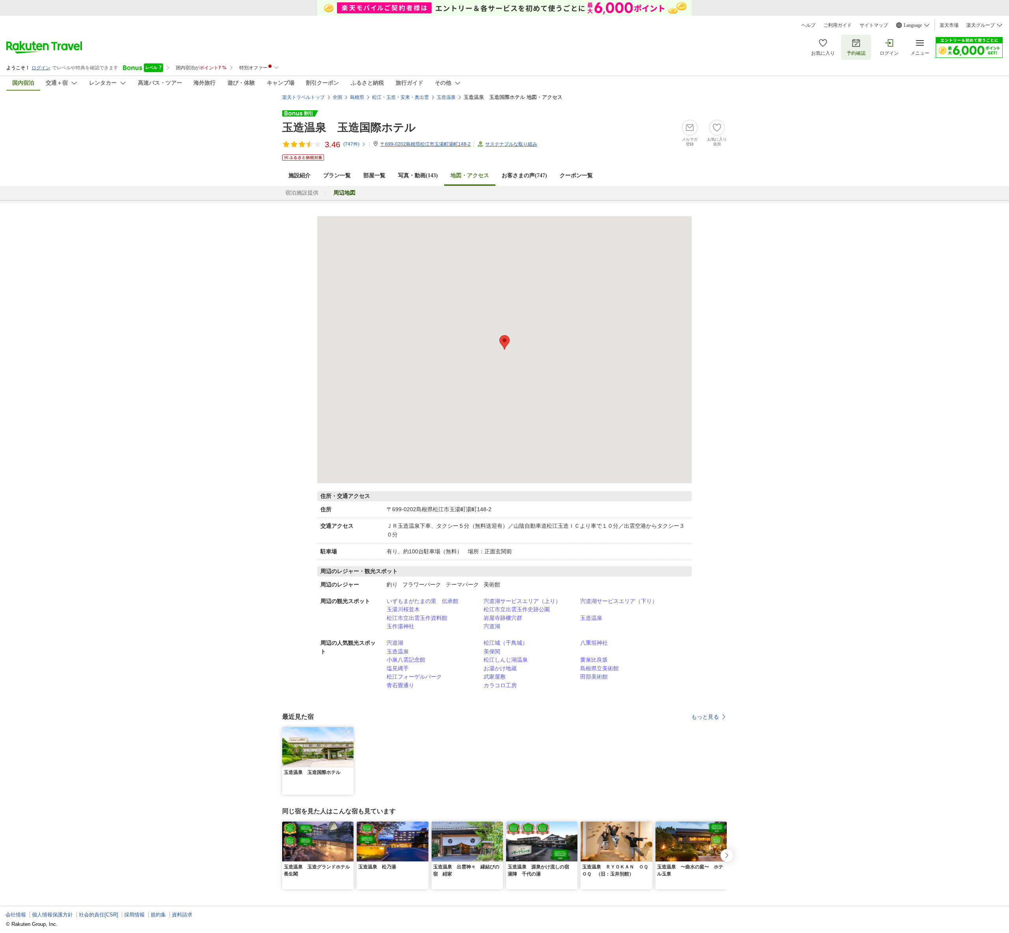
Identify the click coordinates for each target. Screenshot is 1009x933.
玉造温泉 (591, 618)
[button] (349, 731)
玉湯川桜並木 (403, 609)
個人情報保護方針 (52, 915)
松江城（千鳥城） (506, 643)
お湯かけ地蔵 (500, 668)
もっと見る (705, 717)
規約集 (158, 915)
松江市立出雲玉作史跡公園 (517, 609)
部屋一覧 (374, 175)
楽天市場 (949, 25)
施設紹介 (300, 175)
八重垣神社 (594, 643)
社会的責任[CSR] (98, 915)
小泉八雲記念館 (406, 660)
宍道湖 (492, 626)
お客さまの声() (524, 175)
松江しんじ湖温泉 (506, 660)
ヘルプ (808, 25)
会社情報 (16, 915)
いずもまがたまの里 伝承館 (422, 601)
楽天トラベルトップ (303, 97)
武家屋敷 (495, 676)
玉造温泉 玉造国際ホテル (349, 127)
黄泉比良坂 (594, 660)
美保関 (492, 651)
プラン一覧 (337, 175)
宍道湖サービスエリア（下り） (618, 601)
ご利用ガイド (837, 25)
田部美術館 (594, 676)
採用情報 (134, 915)
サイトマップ (874, 25)
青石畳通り (400, 685)
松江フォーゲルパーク (414, 676)
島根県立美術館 (599, 668)
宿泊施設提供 (301, 193)
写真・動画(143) (418, 175)
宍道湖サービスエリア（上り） (522, 601)
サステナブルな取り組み (511, 144)
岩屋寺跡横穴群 (503, 618)
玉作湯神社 (400, 626)
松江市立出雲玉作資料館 (417, 618)
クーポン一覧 (576, 175)
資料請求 (182, 915)
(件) (351, 144)
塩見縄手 (398, 668)
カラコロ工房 (500, 685)
